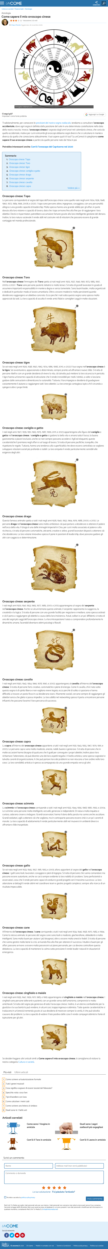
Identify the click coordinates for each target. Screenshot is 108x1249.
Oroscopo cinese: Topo (19, 159)
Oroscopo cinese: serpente (21, 179)
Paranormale (19, 9)
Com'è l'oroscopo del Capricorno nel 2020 (52, 147)
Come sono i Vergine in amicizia (38, 1126)
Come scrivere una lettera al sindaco (21, 1106)
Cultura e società (7, 9)
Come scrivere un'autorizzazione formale (23, 1079)
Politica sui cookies (96, 1246)
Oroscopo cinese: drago (20, 175)
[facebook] (6, 1235)
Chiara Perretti (16, 25)
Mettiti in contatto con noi (45, 1246)
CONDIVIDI (96, 5)
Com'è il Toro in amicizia (39, 1140)
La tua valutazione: (41, 1192)
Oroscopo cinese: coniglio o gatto (24, 171)
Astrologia (28, 9)
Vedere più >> (74, 188)
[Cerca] (104, 3)
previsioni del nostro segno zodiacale (53, 123)
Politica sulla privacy (80, 1246)
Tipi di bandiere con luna (16, 1097)
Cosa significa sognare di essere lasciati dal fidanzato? (29, 1088)
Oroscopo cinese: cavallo (20, 182)
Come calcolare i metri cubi (17, 1101)
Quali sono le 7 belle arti (16, 1110)
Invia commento (94, 1199)
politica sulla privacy (28, 1197)
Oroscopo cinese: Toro (19, 163)
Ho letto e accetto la (21, 1198)
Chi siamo (29, 1246)
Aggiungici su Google (96, 114)
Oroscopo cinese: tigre (19, 167)
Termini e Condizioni (64, 1246)
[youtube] (17, 1235)
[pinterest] (22, 1235)
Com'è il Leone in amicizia (93, 1140)
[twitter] (11, 1235)
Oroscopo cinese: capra (20, 186)
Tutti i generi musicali (15, 1084)
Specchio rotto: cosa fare (16, 1092)
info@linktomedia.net (50, 1209)
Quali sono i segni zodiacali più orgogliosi (91, 1126)
